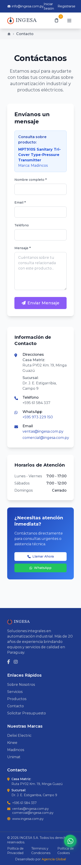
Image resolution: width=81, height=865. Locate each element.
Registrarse (66, 6)
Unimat (13, 757)
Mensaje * (22, 248)
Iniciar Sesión (49, 6)
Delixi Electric (19, 735)
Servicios (14, 692)
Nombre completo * (30, 180)
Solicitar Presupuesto (26, 713)
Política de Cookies (65, 850)
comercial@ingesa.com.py (45, 438)
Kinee (12, 743)
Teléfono (21, 225)
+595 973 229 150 (37, 417)
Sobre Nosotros (21, 684)
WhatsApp (43, 568)
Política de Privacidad (15, 850)
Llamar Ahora (43, 556)
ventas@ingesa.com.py (42, 431)
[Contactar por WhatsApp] (70, 841)
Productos (16, 699)
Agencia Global (54, 859)
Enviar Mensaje (43, 303)
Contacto (15, 706)
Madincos (15, 750)
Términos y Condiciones (40, 850)
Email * (20, 202)
